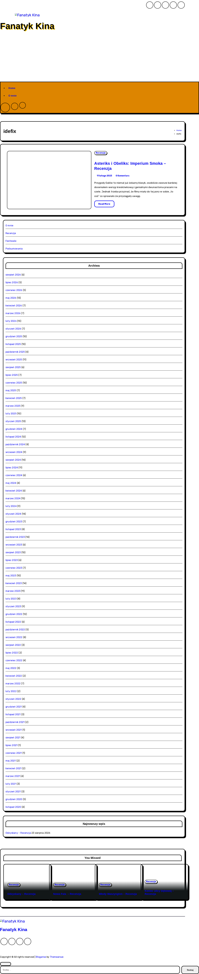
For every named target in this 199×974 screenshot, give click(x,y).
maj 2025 (11, 390)
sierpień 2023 (13, 552)
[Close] (5, 964)
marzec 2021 (13, 776)
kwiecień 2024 (14, 490)
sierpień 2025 (13, 367)
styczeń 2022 (13, 699)
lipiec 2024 (12, 467)
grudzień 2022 (14, 614)
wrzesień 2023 (14, 544)
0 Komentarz (123, 176)
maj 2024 (11, 483)
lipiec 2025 (12, 375)
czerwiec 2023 (14, 567)
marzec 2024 (13, 498)
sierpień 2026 (13, 274)
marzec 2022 (13, 683)
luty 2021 (11, 783)
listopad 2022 (13, 621)
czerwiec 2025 (14, 382)
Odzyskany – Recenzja (18, 833)
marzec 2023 (13, 591)
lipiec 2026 (12, 282)
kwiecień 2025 (14, 398)
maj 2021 (11, 760)
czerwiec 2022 (14, 660)
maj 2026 (11, 297)
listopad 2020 (13, 807)
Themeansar (56, 957)
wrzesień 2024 (14, 452)
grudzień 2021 (14, 706)
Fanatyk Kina (27, 26)
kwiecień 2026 (14, 305)
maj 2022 (11, 668)
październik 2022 (15, 629)
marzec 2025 (13, 405)
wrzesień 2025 (14, 359)
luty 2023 (11, 598)
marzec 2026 (13, 313)
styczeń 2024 (13, 513)
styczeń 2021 (13, 791)
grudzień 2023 (14, 521)
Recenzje (101, 153)
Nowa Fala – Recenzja (67, 893)
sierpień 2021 (13, 737)
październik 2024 (15, 444)
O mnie (12, 95)
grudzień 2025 (14, 336)
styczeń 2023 (13, 606)
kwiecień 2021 (14, 768)
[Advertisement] (99, 59)
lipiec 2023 (12, 560)
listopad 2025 (13, 344)
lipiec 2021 (11, 745)
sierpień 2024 (13, 459)
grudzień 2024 (14, 429)
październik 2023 (15, 537)
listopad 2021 (13, 714)
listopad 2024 (13, 436)
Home (11, 88)
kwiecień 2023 (14, 583)
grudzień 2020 (14, 799)
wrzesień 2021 (14, 729)
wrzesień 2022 (14, 637)
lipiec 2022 (12, 652)
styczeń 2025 (13, 421)
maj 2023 (11, 575)
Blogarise (41, 957)
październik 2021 (15, 722)
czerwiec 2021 (14, 753)
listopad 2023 (13, 529)
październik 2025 (15, 351)
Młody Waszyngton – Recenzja (118, 893)
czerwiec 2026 (14, 290)
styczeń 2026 (13, 328)
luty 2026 (11, 321)
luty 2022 (11, 691)
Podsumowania (14, 248)
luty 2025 (11, 413)
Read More (104, 204)
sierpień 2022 (13, 645)
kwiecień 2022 (14, 675)
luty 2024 (11, 506)
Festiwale (11, 241)
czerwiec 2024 (14, 475)
